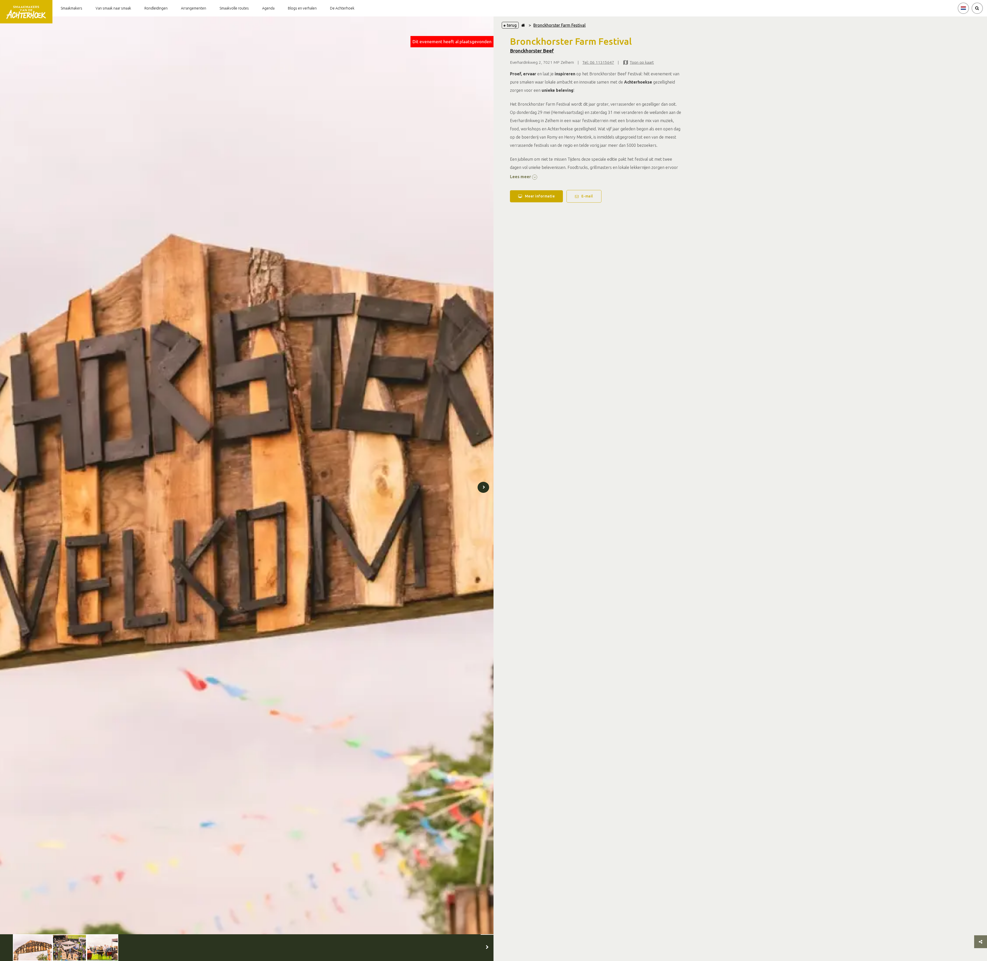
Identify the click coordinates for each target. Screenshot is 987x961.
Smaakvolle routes (234, 8)
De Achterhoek (342, 8)
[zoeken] (977, 8)
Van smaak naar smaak (113, 8)
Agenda (268, 8)
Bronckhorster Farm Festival (559, 25)
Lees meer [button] (521, 176)
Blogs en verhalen (302, 8)
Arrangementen (193, 8)
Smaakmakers (71, 8)
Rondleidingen (156, 8)
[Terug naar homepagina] (523, 25)
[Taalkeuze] (963, 8)
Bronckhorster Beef (532, 50)
